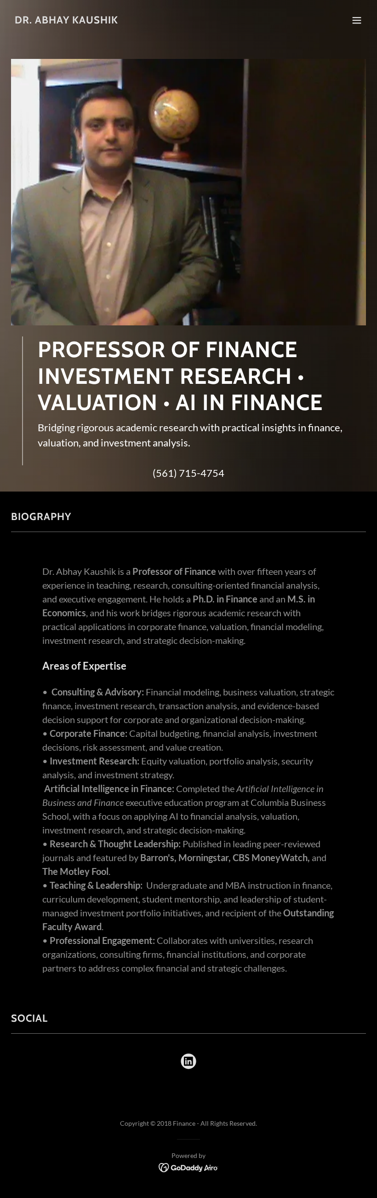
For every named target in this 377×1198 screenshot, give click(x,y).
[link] (66, 20)
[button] (357, 20)
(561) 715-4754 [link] (188, 473)
